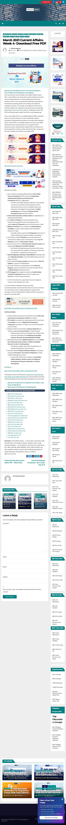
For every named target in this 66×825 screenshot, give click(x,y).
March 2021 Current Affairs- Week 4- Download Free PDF (20, 308)
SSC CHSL (27, 36)
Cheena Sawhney (16, 48)
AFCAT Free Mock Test (14, 426)
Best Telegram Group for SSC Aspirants (56, 746)
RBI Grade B (6, 36)
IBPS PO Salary (57, 612)
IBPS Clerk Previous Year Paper (56, 657)
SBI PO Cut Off (56, 545)
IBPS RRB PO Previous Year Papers (56, 379)
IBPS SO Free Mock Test (15, 398)
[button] (56, 23)
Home (36, 818)
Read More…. (8, 367)
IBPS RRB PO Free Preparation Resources (57, 340)
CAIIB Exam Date (57, 687)
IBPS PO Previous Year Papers (56, 622)
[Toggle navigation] (63, 23)
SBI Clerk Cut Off (57, 580)
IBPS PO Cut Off (57, 616)
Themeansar (4, 821)
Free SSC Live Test (13, 437)
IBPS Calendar (56, 678)
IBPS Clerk (20, 34)
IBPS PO (26, 34)
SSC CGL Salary (57, 512)
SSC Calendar (56, 674)
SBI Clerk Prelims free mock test (13, 166)
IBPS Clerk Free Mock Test (15, 405)
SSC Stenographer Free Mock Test (18, 415)
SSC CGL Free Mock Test (15, 402)
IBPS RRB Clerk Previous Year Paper (57, 419)
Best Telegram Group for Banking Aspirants (57, 728)
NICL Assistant (57, 788)
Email (5, 567)
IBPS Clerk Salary (57, 645)
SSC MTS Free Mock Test (15, 413)
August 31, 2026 (9, 777)
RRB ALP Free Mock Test (15, 422)
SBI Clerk (12, 36)
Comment (6, 523)
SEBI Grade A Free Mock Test (16, 428)
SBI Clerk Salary (57, 575)
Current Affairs (7, 34)
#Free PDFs (34, 50)
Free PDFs (14, 34)
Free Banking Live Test (14, 435)
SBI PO (17, 36)
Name (5, 557)
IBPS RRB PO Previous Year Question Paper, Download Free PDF (57, 196)
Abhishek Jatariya (53, 777)
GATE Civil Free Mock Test (15, 420)
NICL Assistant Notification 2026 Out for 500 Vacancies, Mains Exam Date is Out (57, 184)
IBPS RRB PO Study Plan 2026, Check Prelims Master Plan (17, 775)
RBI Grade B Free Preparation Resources (57, 332)
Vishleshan (7, 788)
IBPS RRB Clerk (32, 34)
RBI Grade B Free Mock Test (16, 396)
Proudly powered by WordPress (8, 819)
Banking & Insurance (7, 494)
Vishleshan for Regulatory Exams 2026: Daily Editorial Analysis (56, 173)
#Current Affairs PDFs (24, 50)
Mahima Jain (40, 506)
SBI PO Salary (56, 541)
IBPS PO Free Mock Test (15, 394)
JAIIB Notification (57, 683)
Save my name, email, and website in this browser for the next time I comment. (22, 591)
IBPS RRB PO (40, 34)
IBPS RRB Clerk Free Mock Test (17, 409)
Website (5, 577)
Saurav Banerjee (21, 777)
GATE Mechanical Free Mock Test (17, 418)
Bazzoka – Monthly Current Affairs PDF (57, 693)
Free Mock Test (46, 2)
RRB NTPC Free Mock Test (15, 411)
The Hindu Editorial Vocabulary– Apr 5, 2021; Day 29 (36, 463)
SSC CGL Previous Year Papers (56, 488)
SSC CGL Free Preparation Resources (56, 324)
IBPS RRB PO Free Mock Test (16, 407)
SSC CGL (22, 36)
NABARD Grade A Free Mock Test (17, 400)
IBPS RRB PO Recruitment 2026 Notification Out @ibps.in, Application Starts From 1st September (57, 160)
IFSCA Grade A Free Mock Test (16, 431)
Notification (39, 788)
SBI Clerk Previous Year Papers (56, 586)
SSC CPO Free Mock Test (15, 424)
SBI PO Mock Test (57, 247)
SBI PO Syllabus (57, 531)
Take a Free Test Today (51, 817)
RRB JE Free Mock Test (14, 433)
